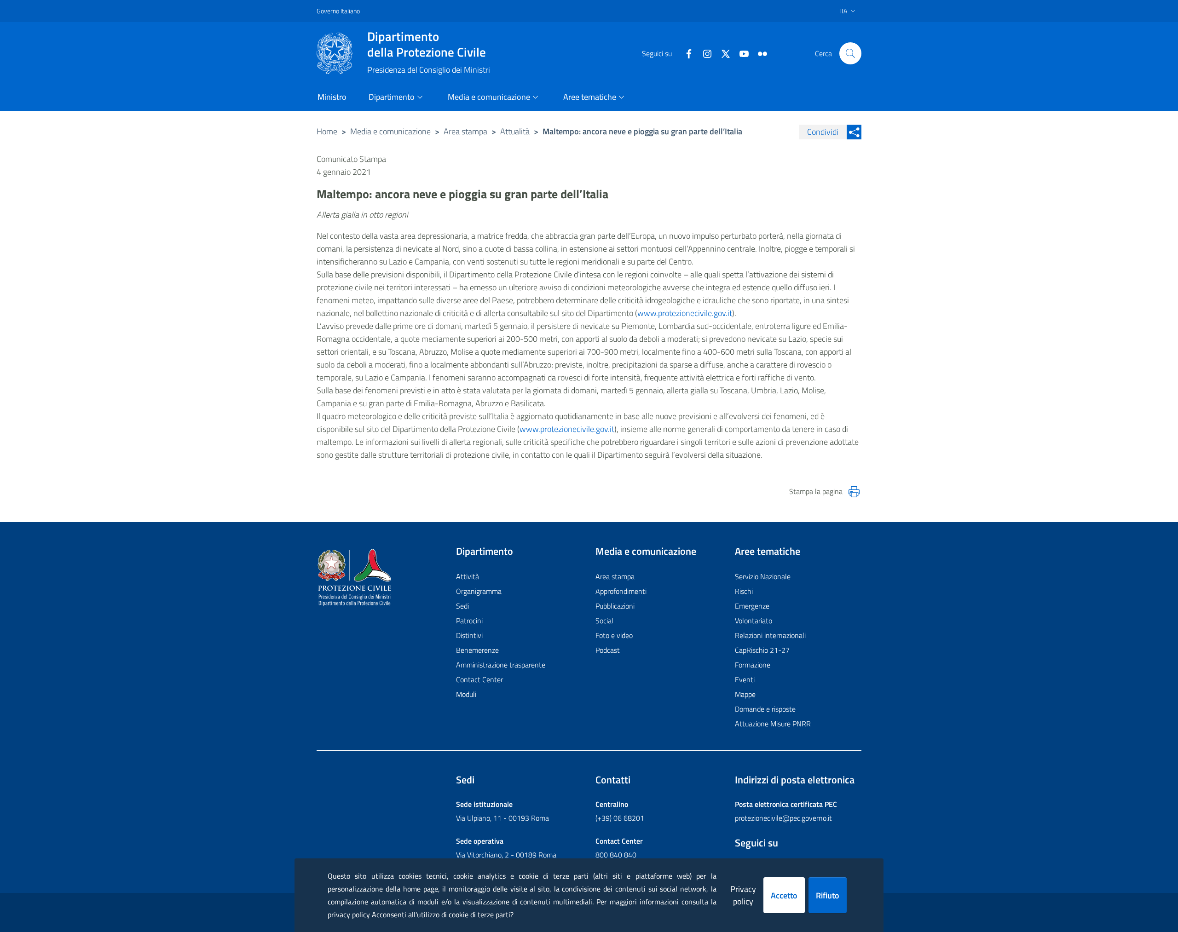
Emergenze (752, 605)
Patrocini (469, 620)
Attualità (515, 131)
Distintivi (469, 635)
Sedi (462, 605)
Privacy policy (743, 895)
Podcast (607, 650)
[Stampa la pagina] (854, 491)
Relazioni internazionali (770, 635)
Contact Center (479, 679)
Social (604, 620)
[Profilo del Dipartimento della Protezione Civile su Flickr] (759, 52)
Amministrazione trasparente (500, 664)
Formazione (752, 664)
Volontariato (753, 620)
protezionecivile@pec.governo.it (783, 817)
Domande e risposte (765, 708)
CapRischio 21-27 (762, 650)
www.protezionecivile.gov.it (684, 313)
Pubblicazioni (615, 605)
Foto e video (614, 635)
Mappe (745, 694)
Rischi (744, 591)
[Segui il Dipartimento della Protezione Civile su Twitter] (722, 52)
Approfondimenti (621, 591)
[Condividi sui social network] (854, 132)
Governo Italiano (338, 11)
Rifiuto (827, 895)
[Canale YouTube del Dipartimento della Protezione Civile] (740, 52)
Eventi (745, 679)
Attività (467, 576)
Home (327, 131)
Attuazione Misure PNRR (773, 723)
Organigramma (479, 591)
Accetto (784, 895)
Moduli (466, 694)
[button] (850, 53)
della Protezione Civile (426, 44)
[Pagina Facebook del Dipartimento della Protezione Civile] (685, 52)
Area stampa (465, 131)
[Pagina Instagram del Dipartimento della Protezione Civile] (703, 52)
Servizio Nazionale (763, 576)
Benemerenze (477, 650)
